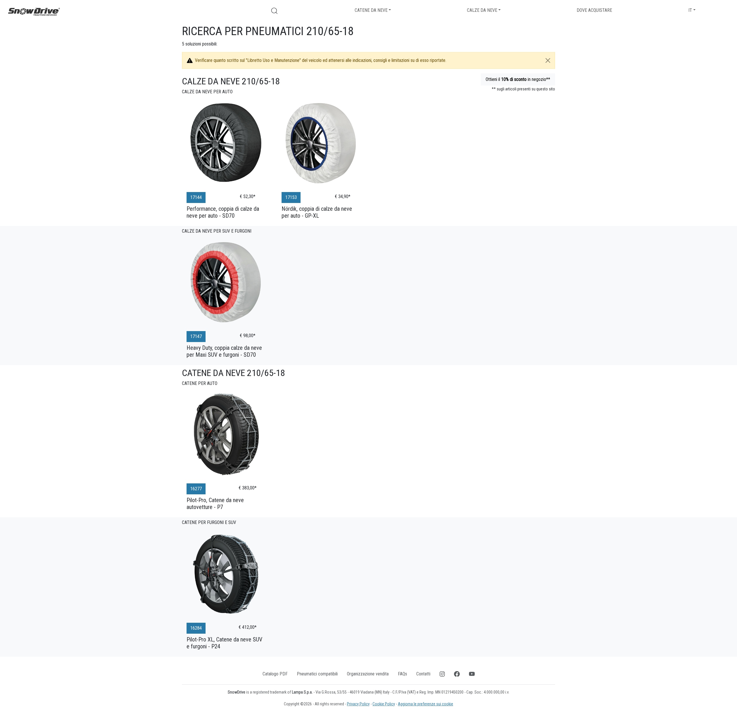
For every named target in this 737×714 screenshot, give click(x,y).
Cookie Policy (384, 704)
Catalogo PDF (275, 674)
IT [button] (690, 10)
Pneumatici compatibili (317, 674)
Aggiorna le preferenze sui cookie (425, 704)
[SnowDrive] (33, 11)
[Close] (548, 60)
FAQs (402, 674)
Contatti (423, 674)
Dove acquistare (594, 10)
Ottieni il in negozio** (518, 79)
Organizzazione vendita (368, 674)
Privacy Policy (358, 704)
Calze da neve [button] (482, 10)
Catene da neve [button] (371, 10)
